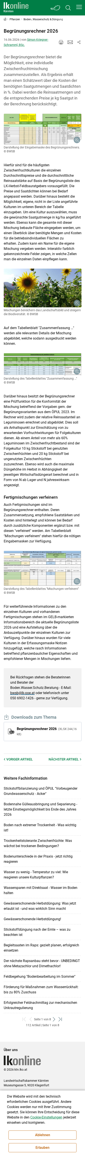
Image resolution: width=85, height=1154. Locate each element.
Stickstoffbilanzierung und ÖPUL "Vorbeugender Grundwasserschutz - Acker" (40, 791)
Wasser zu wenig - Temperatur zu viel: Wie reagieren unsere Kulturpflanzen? (36, 874)
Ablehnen (42, 1135)
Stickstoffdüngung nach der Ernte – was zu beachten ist (37, 932)
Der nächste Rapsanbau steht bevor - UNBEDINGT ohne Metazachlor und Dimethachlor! (42, 963)
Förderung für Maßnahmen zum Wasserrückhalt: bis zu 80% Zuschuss (41, 989)
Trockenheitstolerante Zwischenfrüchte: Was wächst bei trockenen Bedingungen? (38, 843)
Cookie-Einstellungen (46, 1117)
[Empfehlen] (70, 42)
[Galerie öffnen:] (43, 129)
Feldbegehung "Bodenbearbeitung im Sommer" (39, 976)
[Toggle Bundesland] (55, 7)
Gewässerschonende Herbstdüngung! (32, 919)
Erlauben (42, 1148)
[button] (79, 7)
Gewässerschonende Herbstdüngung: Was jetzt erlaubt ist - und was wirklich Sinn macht (40, 906)
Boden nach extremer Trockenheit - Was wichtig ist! (40, 827)
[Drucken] (61, 42)
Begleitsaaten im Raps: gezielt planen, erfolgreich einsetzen (41, 947)
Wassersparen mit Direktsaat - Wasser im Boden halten (40, 890)
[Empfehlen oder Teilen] (79, 42)
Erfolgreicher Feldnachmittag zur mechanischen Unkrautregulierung (40, 1005)
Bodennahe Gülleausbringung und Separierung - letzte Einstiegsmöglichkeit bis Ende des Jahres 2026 (40, 809)
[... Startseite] (16, 7)
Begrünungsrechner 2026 (47, 731)
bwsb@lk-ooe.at (22, 693)
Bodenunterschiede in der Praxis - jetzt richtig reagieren (38, 859)
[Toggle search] (68, 7)
